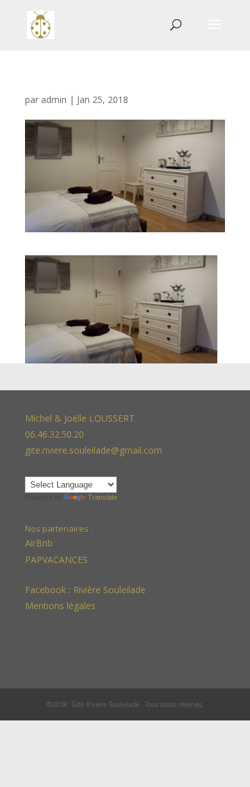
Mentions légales (60, 606)
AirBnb (40, 543)
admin (54, 99)
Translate (102, 497)
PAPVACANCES (56, 559)
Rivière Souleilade (109, 590)
